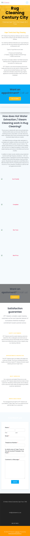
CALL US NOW (14, 98)
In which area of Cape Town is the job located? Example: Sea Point (14, 451)
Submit (15, 482)
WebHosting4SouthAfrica (14, 533)
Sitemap (17, 532)
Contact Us (15, 297)
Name (7, 427)
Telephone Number (11, 442)
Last (16, 432)
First (6, 432)
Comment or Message (12, 459)
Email (7, 436)
